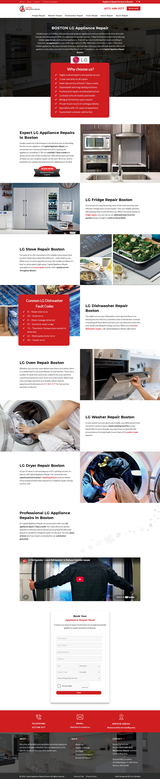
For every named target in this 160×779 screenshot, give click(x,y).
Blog (29, 2)
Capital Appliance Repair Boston (38, 776)
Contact (37, 2)
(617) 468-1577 (114, 8)
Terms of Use (79, 776)
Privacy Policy (91, 776)
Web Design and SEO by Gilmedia (127, 776)
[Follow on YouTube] (139, 2)
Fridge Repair (38, 16)
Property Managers (50, 2)
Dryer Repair (122, 16)
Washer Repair (55, 16)
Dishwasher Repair (74, 16)
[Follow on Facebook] (137, 2)
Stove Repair (107, 16)
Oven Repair (92, 16)
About (22, 2)
